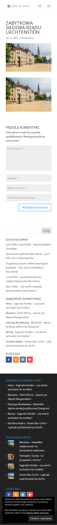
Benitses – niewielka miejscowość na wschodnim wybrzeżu (32, 446)
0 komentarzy (27, 37)
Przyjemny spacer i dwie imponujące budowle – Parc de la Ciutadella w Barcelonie (27, 267)
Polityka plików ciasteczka (37, 512)
